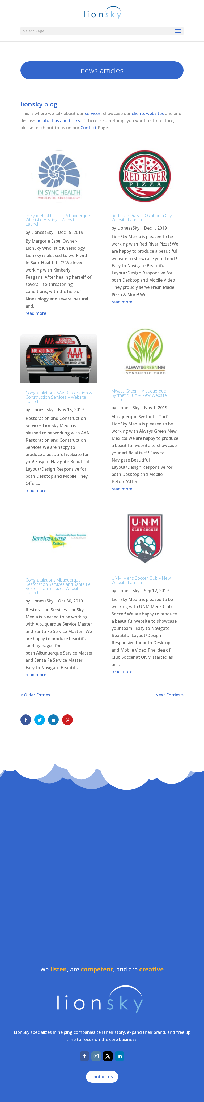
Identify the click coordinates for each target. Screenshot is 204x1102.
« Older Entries (35, 695)
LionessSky (42, 232)
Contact (88, 128)
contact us (102, 1076)
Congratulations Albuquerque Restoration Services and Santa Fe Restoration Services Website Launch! (58, 586)
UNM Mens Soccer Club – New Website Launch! (141, 580)
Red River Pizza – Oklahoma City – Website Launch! (143, 218)
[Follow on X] (108, 1056)
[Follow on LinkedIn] (119, 1056)
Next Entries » (169, 695)
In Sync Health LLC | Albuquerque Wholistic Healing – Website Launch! (58, 220)
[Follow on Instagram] (96, 1056)
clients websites (148, 113)
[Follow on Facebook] (84, 1056)
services (93, 113)
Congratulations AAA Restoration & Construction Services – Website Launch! (59, 397)
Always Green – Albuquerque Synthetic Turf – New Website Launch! (139, 395)
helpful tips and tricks (58, 120)
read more (36, 313)
